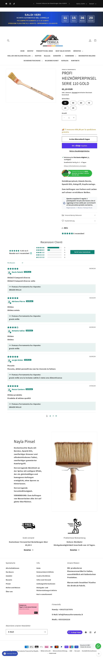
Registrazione (70, 208)
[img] (13, 268)
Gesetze (27, 550)
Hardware (10, 572)
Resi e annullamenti (44, 594)
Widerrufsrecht (45, 651)
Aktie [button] (66, 228)
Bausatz (9, 580)
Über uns (9, 591)
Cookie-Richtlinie (43, 576)
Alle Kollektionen (12, 568)
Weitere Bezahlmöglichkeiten (80, 151)
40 (65, 103)
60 (81, 103)
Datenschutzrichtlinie (45, 572)
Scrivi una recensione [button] (82, 252)
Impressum (52, 653)
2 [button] (50, 416)
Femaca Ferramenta (18, 651)
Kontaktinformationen (89, 651)
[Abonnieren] (44, 632)
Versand (75, 92)
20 (65, 108)
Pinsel (8, 584)
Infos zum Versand (44, 580)
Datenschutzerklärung (60, 651)
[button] (8, 40)
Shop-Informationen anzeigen (75, 166)
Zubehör (9, 576)
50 (73, 103)
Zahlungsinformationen (46, 584)
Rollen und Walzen (13, 588)
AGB (71, 651)
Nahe (39, 568)
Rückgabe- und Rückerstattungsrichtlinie (47, 589)
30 (73, 108)
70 (89, 103)
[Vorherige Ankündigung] (33, 4)
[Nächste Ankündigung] (69, 4)
